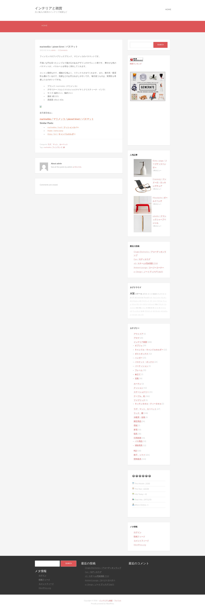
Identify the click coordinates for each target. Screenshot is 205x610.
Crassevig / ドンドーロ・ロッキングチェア (159, 182)
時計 (135, 451)
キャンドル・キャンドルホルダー (149, 350)
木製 (132, 293)
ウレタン (163, 297)
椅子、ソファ (139, 455)
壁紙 (135, 426)
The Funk (117, 601)
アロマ (136, 338)
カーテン (137, 384)
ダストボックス (141, 354)
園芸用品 (137, 421)
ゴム (139, 314)
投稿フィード (139, 537)
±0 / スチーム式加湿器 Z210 (146, 263)
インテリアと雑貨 (48, 8)
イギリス (145, 304)
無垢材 (155, 294)
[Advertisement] (147, 127)
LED (142, 314)
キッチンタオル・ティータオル (148, 404)
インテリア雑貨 (140, 342)
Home (168, 9)
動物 (149, 307)
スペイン (163, 307)
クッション (138, 388)
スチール (138, 294)
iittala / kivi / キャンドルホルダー (61, 134)
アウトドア (138, 334)
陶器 (140, 307)
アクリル (159, 301)
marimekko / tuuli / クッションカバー (63, 127)
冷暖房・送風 (139, 417)
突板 (137, 307)
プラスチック (148, 311)
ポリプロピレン (134, 301)
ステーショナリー (141, 392)
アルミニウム (157, 297)
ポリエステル (139, 297)
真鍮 (156, 304)
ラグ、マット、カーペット (58, 144)
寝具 (135, 434)
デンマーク (160, 294)
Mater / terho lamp (55, 131)
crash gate (134, 314)
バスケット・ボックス (144, 362)
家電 (135, 430)
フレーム (138, 370)
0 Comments (63, 50)
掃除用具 (138, 445)
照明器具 (137, 459)
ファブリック (139, 400)
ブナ (151, 301)
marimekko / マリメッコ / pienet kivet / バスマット (67, 119)
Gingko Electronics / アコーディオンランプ (103, 568)
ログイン (137, 532)
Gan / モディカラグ (142, 259)
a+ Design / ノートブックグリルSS (148, 272)
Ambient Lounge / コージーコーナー (149, 268)
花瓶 (137, 378)
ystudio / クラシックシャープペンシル (159, 219)
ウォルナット (148, 297)
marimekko (47, 147)
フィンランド (57, 147)
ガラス (145, 294)
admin (53, 50)
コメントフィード (141, 541)
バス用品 (138, 441)
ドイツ (155, 301)
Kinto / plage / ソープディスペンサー (160, 164)
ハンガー (138, 358)
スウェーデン (136, 304)
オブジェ (138, 345)
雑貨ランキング (136, 64)
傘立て (138, 374)
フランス (160, 304)
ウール (156, 307)
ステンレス (151, 304)
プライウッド (145, 301)
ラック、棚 (138, 413)
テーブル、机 (139, 396)
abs (141, 304)
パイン (144, 307)
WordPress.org (140, 545)
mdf (131, 311)
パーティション (141, 366)
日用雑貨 (137, 438)
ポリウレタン (157, 311)
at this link (77, 167)
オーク (150, 294)
